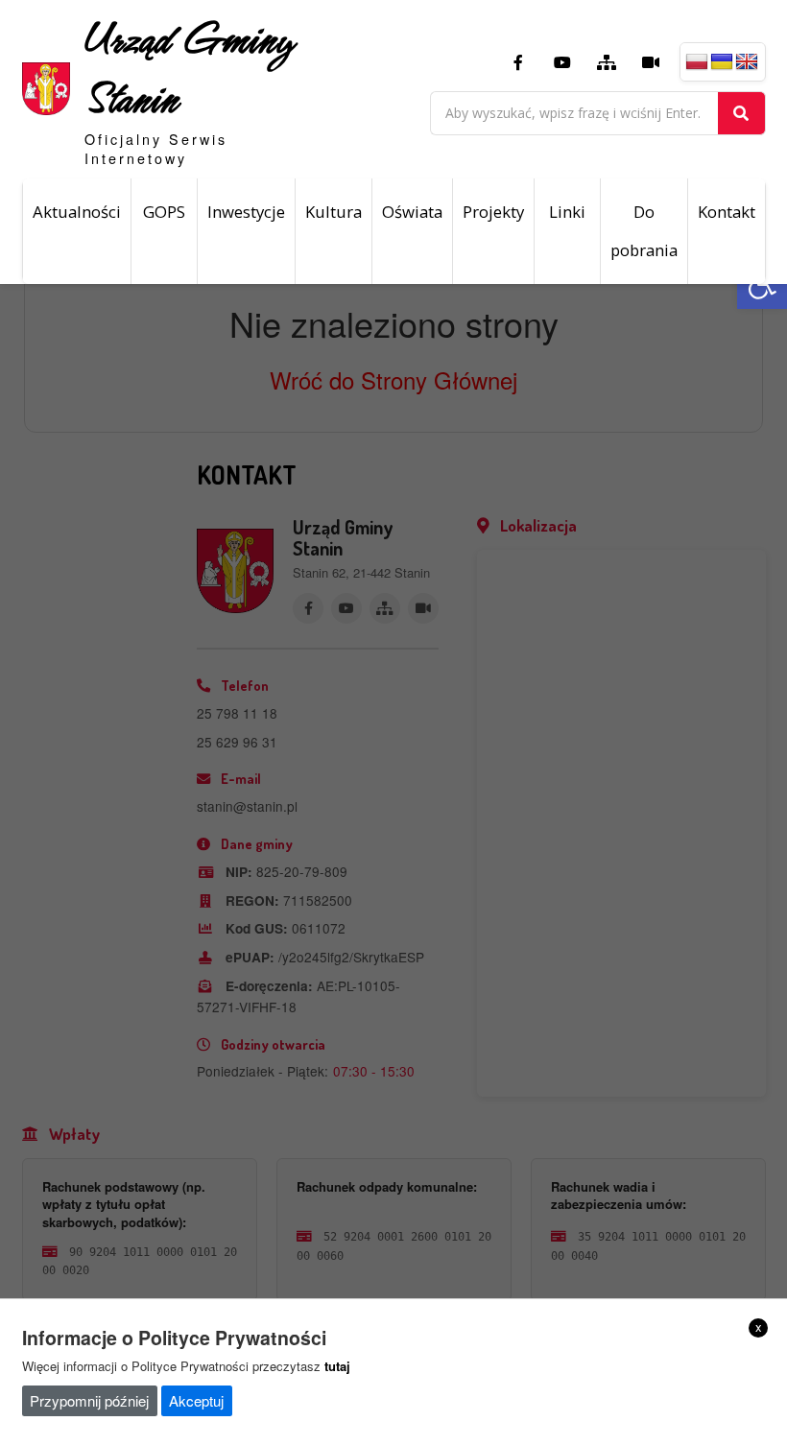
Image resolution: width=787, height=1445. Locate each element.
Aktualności (77, 212)
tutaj (337, 1366)
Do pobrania (644, 231)
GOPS (164, 212)
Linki (567, 212)
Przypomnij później (89, 1400)
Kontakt (726, 212)
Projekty (493, 212)
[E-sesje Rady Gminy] (651, 62)
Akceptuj (196, 1400)
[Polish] (696, 62)
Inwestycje (246, 212)
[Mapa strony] (606, 62)
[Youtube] (562, 62)
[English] (746, 62)
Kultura (333, 212)
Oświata (412, 212)
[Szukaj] (742, 113)
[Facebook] (518, 62)
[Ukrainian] (721, 62)
